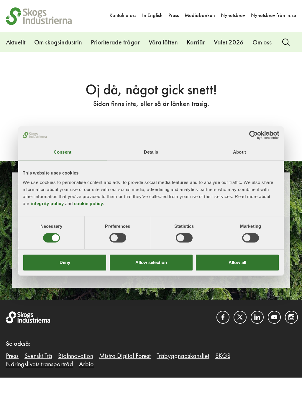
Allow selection (151, 262)
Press (173, 15)
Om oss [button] (262, 42)
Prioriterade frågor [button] (115, 42)
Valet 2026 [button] (229, 42)
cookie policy (88, 203)
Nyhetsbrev (233, 15)
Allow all (237, 262)
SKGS (222, 356)
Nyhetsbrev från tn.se (273, 15)
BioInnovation (75, 356)
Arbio (86, 364)
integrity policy (47, 203)
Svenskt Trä (38, 356)
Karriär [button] (196, 42)
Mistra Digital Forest (125, 356)
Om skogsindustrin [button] (58, 42)
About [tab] (239, 152)
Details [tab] (151, 152)
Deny (65, 262)
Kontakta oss (122, 15)
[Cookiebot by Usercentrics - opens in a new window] (253, 135)
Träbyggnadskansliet (183, 356)
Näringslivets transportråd (39, 364)
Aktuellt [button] (15, 42)
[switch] (117, 237)
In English (152, 15)
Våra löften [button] (163, 42)
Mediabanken (200, 15)
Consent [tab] (62, 152)
